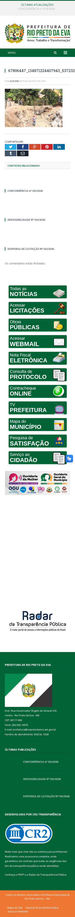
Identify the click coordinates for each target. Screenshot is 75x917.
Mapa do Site (15, 907)
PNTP (21, 874)
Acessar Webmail (18, 911)
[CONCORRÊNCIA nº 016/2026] (37, 184)
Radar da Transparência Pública (47, 874)
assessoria (31, 856)
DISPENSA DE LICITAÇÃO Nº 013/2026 (31, 249)
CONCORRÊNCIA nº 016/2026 (25, 190)
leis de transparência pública (22, 866)
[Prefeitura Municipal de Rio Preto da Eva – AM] (37, 32)
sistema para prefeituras (52, 851)
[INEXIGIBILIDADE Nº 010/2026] (37, 213)
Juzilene (14, 81)
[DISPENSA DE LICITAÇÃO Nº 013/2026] (37, 242)
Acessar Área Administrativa (42, 907)
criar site (28, 851)
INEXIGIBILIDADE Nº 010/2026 (37, 9)
